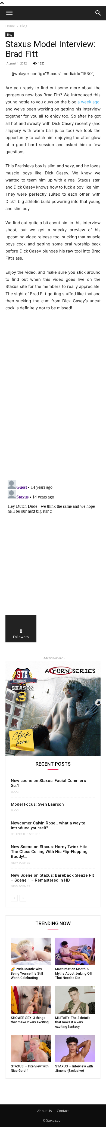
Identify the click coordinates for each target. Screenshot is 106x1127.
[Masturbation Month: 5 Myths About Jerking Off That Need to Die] (75, 951)
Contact (63, 1110)
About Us (44, 1110)
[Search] (98, 13)
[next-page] (23, 898)
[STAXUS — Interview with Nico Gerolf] (31, 1048)
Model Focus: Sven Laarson (37, 804)
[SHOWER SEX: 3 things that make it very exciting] (31, 1000)
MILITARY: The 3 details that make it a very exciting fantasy (73, 1022)
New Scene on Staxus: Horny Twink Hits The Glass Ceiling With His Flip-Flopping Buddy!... (49, 851)
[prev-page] (14, 898)
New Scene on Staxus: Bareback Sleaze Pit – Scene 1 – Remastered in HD (52, 878)
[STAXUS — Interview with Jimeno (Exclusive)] (75, 1048)
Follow (21, 617)
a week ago (88, 101)
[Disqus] (53, 405)
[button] (9, 13)
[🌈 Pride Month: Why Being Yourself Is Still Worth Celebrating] (31, 951)
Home (10, 26)
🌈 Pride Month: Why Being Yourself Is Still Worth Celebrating (27, 973)
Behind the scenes (25, 834)
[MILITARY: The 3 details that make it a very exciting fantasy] (75, 1000)
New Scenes (20, 862)
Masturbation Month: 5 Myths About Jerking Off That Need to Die (73, 973)
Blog (23, 26)
